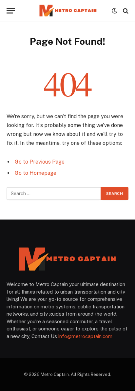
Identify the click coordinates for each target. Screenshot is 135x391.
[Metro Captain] (67, 10)
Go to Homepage (35, 173)
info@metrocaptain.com (85, 336)
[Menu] (11, 10)
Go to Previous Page (40, 162)
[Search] (125, 10)
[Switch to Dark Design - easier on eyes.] (114, 11)
